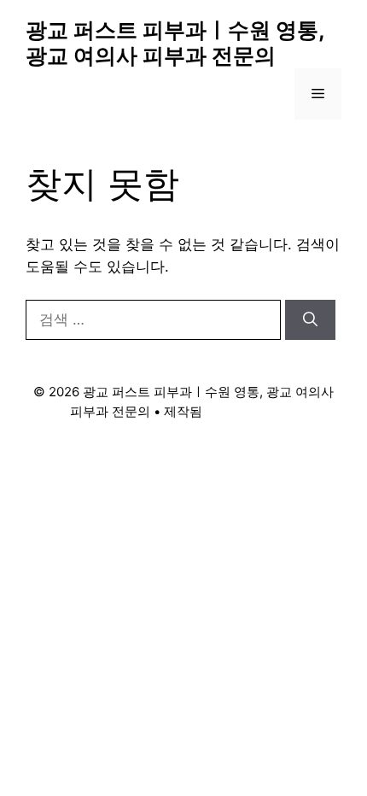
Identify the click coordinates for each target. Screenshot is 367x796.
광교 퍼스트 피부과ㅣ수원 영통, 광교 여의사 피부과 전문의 (175, 42)
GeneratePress (251, 411)
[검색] (310, 320)
